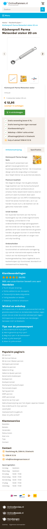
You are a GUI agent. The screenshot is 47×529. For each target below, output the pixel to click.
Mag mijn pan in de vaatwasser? (17, 335)
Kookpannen (7, 379)
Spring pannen (8, 391)
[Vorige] (4, 54)
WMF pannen (7, 394)
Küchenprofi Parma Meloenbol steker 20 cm (20, 25)
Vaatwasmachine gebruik (12, 412)
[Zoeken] (42, 9)
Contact (5, 442)
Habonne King (7, 370)
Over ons (5, 436)
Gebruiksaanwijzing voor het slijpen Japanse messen (23, 403)
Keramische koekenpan (11, 376)
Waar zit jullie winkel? (12, 341)
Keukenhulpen (15, 23)
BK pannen (6, 355)
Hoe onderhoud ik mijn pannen (14, 406)
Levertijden (6, 409)
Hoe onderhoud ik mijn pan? (15, 330)
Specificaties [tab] (36, 150)
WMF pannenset (8, 397)
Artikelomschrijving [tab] (14, 150)
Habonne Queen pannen (11, 373)
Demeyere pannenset (10, 364)
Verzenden (6, 430)
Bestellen (5, 424)
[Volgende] (42, 54)
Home (4, 23)
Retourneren (7, 433)
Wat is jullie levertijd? (12, 338)
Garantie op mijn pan (10, 400)
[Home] (15, 4)
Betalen (5, 427)
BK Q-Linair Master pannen (12, 361)
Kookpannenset (8, 382)
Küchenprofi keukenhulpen (13, 385)
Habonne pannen (9, 367)
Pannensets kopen (9, 388)
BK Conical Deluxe (9, 358)
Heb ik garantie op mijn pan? (15, 332)
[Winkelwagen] (43, 4)
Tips (3, 439)
